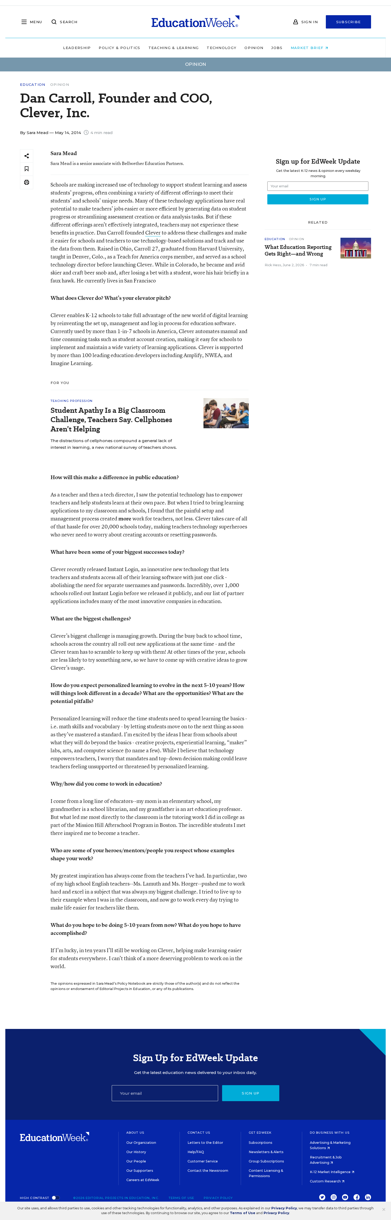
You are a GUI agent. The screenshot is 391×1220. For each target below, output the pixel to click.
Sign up (250, 1093)
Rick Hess (273, 265)
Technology (221, 48)
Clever (153, 232)
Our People (136, 1161)
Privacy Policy (218, 1198)
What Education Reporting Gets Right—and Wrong (298, 250)
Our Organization (141, 1143)
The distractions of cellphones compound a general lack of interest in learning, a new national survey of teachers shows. (114, 444)
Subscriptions (260, 1143)
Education (32, 85)
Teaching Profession (72, 401)
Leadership (77, 48)
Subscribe (348, 22)
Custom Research (326, 1181)
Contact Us (199, 1132)
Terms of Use (181, 1198)
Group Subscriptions (266, 1161)
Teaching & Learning (173, 48)
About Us (135, 1132)
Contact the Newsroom (208, 1171)
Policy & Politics (119, 48)
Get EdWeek (260, 1132)
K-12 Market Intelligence (330, 1172)
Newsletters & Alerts (266, 1152)
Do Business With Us (330, 1132)
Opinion (253, 48)
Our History (136, 1152)
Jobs (276, 48)
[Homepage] (195, 22)
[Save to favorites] (26, 169)
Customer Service (203, 1161)
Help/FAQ (196, 1152)
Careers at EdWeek (142, 1180)
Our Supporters (139, 1171)
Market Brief (308, 48)
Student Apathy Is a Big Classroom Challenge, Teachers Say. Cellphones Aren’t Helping (111, 420)
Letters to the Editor (205, 1143)
